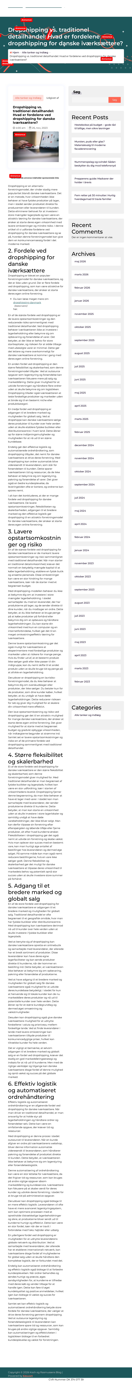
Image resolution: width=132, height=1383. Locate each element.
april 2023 (80, 655)
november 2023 (84, 563)
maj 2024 (80, 510)
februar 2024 (82, 537)
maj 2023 (80, 642)
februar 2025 (82, 432)
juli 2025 (80, 366)
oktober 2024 (83, 471)
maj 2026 (80, 261)
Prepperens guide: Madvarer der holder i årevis (94, 180)
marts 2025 (81, 418)
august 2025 (82, 353)
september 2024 (85, 484)
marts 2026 (81, 274)
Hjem (15, 52)
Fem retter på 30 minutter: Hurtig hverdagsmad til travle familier (95, 197)
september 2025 (84, 340)
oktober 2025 (83, 326)
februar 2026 (82, 287)
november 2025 (84, 313)
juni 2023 (80, 629)
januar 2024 (82, 550)
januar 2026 (82, 300)
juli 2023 (80, 615)
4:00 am (20, 127)
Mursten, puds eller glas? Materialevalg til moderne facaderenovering (90, 145)
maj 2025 (80, 392)
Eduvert (28, 1375)
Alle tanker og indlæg (35, 52)
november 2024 (84, 458)
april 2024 (81, 523)
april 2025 (80, 405)
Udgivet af (52, 97)
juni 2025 (80, 379)
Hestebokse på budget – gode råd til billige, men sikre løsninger (95, 126)
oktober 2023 (83, 576)
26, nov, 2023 (39, 127)
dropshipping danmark (27, 302)
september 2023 (84, 589)
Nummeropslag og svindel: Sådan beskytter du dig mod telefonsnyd (95, 163)
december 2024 (84, 445)
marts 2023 (81, 668)
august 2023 (82, 602)
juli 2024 (80, 497)
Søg (76, 92)
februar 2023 (82, 681)
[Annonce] (36, 161)
